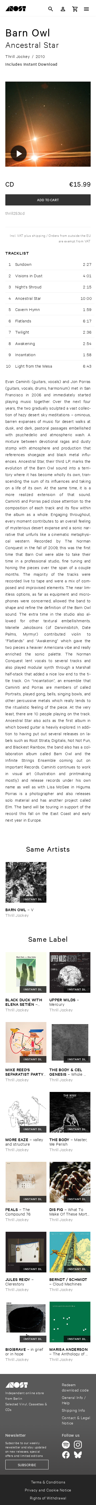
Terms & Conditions (48, 1481)
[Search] (50, 9)
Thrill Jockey (17, 915)
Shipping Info (73, 1409)
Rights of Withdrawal (48, 1497)
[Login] (63, 9)
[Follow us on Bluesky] (78, 1455)
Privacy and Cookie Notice (48, 1489)
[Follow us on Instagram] (78, 1445)
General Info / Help (74, 1400)
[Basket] (75, 9)
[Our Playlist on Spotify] (66, 1445)
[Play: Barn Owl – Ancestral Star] (19, 153)
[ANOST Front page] (17, 9)
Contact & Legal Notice (76, 1420)
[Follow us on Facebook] (66, 1455)
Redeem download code (75, 1387)
